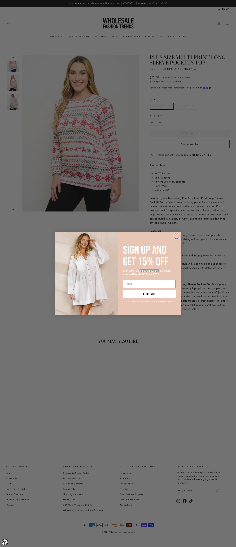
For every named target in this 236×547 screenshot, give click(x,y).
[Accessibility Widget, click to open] (5, 542)
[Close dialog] (176, 236)
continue (149, 294)
